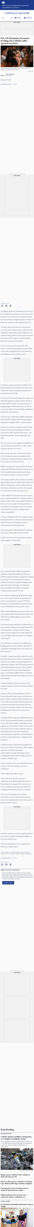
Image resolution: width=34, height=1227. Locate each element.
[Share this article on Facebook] (10, 305)
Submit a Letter (8, 882)
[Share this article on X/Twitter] (2, 305)
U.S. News (14, 84)
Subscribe (29, 17)
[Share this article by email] (6, 305)
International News (6, 84)
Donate (18, 17)
